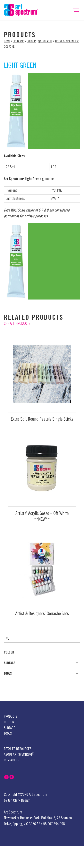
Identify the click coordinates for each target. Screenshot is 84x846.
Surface (9, 663)
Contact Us (11, 760)
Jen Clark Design (19, 800)
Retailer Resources (17, 749)
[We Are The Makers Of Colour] (21, 9)
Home (7, 41)
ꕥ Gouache (45, 41)
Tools (8, 673)
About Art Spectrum (19, 754)
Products (18, 41)
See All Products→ (19, 324)
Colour (31, 41)
